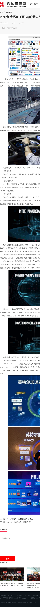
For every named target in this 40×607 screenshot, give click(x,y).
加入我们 (11, 595)
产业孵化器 (8, 12)
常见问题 (28, 595)
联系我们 (35, 595)
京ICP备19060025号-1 (30, 602)
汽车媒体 (34, 4)
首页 (1, 12)
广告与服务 (19, 595)
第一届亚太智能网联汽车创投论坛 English (13, 598)
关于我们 (3, 595)
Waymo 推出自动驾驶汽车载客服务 (19, 522)
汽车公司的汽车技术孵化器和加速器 (20, 519)
